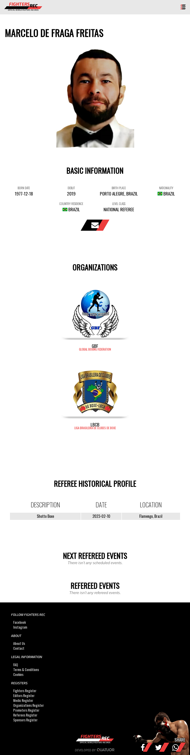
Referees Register (25, 715)
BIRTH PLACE (119, 188)
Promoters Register (26, 710)
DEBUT (71, 188)
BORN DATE (24, 188)
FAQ (15, 664)
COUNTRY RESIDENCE (71, 203)
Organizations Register (28, 705)
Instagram (20, 627)
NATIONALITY (166, 188)
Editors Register (24, 695)
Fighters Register (24, 690)
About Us (19, 643)
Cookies (18, 674)
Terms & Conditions (26, 669)
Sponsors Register (25, 720)
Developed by (85, 750)
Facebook (19, 622)
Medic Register (23, 700)
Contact (18, 648)
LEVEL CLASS (118, 203)
